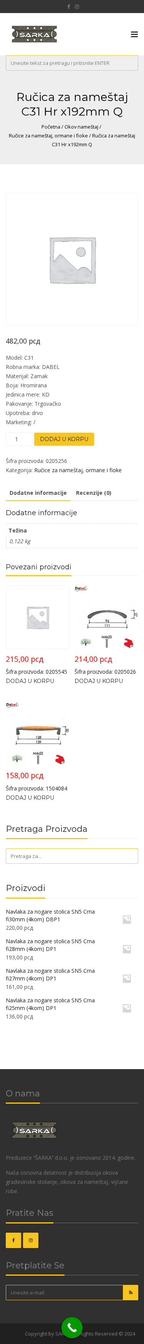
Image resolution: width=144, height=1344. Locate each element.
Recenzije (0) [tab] (93, 492)
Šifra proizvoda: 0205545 (36, 665)
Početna (50, 126)
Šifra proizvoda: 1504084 (36, 781)
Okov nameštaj (81, 126)
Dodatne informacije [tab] (38, 492)
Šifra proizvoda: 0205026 (105, 665)
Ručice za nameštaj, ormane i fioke (48, 135)
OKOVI (16, 1333)
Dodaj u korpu (64, 439)
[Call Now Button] (72, 1327)
